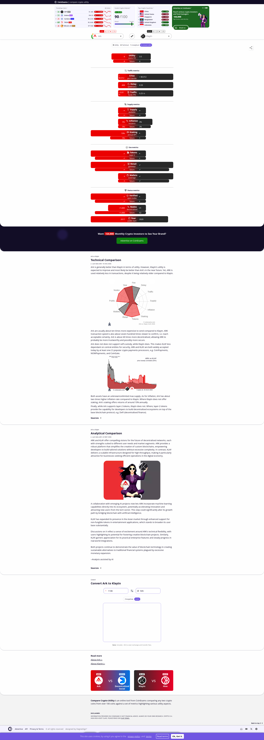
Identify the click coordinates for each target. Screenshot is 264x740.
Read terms (162, 736)
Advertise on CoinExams (132, 240)
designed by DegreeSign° (76, 729)
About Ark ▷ (96, 659)
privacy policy (134, 736)
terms (148, 736)
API (26, 729)
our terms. (125, 718)
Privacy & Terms (37, 729)
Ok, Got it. (177, 736)
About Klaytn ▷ (98, 663)
